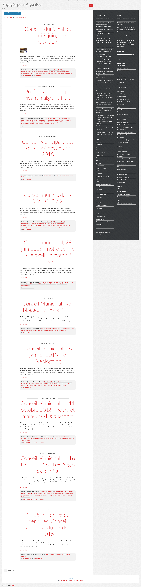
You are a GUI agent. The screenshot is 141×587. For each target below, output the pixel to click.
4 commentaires (27, 126)
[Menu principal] (91, 5)
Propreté (52, 495)
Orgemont (66, 438)
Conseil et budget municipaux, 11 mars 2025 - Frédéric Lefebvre (104, 133)
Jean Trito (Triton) (121, 87)
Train (61, 495)
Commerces (46, 71)
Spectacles (99, 189)
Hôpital (57, 225)
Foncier (53, 225)
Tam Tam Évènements (122, 142)
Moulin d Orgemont (101, 168)
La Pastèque (120, 137)
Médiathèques (42, 227)
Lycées (49, 438)
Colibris (119, 107)
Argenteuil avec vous (122, 149)
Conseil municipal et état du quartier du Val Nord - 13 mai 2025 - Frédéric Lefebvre (105, 127)
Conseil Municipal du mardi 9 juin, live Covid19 (47, 36)
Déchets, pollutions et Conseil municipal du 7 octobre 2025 (104, 50)
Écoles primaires (67, 73)
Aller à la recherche (88, 1)
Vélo (51, 73)
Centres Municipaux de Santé (29, 71)
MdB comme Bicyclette (123, 124)
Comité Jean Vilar (121, 119)
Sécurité (52, 227)
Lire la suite (23, 65)
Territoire (32, 123)
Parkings (64, 283)
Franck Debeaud (121, 164)
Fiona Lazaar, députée (123, 172)
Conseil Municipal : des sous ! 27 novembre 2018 (48, 148)
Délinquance (33, 225)
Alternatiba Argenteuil (123, 99)
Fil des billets (8, 17)
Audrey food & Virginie (123, 77)
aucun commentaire (28, 287)
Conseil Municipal (54, 69)
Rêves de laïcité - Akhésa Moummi (126, 85)
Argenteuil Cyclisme (122, 114)
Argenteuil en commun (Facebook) (126, 158)
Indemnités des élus (26, 122)
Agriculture (64, 118)
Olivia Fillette (120, 166)
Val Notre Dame (42, 385)
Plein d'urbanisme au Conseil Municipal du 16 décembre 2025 (104, 46)
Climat (33, 120)
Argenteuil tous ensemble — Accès (126, 161)
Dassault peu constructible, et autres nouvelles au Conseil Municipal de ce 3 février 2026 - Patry (104, 96)
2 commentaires (27, 75)
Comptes (38, 120)
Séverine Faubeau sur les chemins (126, 79)
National (98, 235)
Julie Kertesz (120, 82)
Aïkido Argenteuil (121, 96)
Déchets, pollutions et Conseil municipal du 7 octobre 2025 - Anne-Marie (104, 110)
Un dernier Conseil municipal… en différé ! (105, 34)
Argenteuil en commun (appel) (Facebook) (125, 155)
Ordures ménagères (34, 495)
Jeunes (45, 438)
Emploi (41, 383)
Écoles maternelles (58, 73)
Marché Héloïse (25, 385)
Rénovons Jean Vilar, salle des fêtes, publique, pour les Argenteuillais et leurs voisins (103, 24)
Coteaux (66, 436)
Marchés (61, 71)
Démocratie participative (44, 225)
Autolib (23, 120)
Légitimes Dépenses (122, 174)
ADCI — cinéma (121, 104)
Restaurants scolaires (36, 73)
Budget (57, 175)
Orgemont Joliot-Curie (38, 122)
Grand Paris (53, 283)
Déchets (32, 438)
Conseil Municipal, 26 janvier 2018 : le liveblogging (48, 355)
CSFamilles (120, 188)
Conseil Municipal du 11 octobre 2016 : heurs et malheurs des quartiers (48, 410)
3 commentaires (27, 229)
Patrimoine (47, 122)
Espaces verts (59, 120)
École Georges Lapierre (123, 70)
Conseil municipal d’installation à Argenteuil (104, 30)
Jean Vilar (23, 227)
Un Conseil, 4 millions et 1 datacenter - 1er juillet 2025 (103, 55)
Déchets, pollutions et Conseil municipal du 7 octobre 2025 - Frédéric (104, 104)
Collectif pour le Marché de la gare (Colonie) (126, 110)
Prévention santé (25, 73)
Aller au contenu (71, 1)
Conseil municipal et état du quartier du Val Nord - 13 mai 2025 (105, 62)
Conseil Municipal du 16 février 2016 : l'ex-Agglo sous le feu (48, 465)
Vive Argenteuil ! (121, 182)
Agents (63, 69)
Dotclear (12, 585)
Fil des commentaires (20, 17)
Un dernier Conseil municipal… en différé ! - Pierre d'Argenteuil (105, 81)
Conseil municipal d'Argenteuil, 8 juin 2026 (104, 19)
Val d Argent (99, 186)
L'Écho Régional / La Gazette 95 (125, 203)
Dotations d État (54, 71)
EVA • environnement (123, 122)
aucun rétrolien (38, 75)
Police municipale (55, 122)
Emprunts (52, 120)
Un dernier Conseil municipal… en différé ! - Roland (105, 72)
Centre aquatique (25, 223)
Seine (61, 122)
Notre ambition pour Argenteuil (104, 59)
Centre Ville (57, 282)
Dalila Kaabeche (121, 169)
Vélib (52, 330)
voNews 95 (120, 205)
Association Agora (122, 94)
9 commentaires (27, 332)
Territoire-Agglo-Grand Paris (103, 232)
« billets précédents (5, 570)
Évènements (99, 224)
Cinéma (98, 181)
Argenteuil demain (122, 151)
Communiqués (100, 219)
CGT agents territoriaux (123, 194)
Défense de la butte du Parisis (125, 132)
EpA (97, 229)
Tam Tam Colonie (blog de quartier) (126, 140)
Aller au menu (80, 1)
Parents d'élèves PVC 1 (123, 134)
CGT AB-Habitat (121, 191)
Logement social (69, 493)
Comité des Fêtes (121, 117)
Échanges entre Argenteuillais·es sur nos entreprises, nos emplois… (126, 28)
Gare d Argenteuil (44, 283)
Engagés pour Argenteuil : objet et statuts (126, 19)
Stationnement (46, 73)
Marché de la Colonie (32, 227)
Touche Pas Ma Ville (122, 179)
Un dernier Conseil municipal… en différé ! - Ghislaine (105, 76)
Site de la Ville (121, 65)
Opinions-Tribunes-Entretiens (103, 221)
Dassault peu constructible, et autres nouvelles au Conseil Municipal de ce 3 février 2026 (104, 40)
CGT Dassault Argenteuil (123, 196)
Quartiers (98, 227)
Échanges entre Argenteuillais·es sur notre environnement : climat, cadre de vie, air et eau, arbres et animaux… (125, 34)
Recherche (120, 51)
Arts (69, 118)
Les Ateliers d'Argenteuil (123, 101)
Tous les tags (99, 208)
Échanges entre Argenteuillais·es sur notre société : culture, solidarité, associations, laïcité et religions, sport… (125, 43)
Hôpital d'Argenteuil (122, 68)
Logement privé (42, 330)
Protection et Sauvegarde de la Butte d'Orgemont (125, 128)
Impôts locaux (67, 120)
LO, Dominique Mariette (123, 177)
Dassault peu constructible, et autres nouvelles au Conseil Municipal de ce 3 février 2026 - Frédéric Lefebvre (104, 88)
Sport (65, 122)
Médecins (66, 71)
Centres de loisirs (35, 223)
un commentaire (27, 387)
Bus (61, 381)
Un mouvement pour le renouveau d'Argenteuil (126, 23)
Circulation (40, 71)
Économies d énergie (49, 123)
